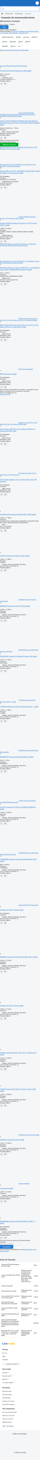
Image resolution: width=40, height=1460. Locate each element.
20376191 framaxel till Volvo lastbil (12, 1140)
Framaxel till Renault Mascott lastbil (10, 1314)
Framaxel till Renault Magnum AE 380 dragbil (15, 71)
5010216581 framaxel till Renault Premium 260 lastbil (18, 656)
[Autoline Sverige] (12, 3)
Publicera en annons (9, 144)
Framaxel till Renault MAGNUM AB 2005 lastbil (9, 1302)
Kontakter (5, 1359)
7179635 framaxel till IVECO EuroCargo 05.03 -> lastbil (19, 707)
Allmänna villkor (7, 1391)
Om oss (4, 1353)
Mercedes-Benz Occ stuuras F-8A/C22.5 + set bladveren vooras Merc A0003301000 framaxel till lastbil (20, 268)
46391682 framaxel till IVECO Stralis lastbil (15, 606)
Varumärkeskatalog (8, 1404)
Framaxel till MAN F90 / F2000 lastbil (10, 1276)
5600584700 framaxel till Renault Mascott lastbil (16, 757)
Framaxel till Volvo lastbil (8, 1291)
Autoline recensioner (8, 1401)
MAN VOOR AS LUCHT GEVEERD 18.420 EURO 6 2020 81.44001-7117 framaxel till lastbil (20, 172)
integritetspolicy (28, 1249)
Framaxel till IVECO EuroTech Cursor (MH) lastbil (10, 1297)
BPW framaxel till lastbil (8, 374)
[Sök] (37, 9)
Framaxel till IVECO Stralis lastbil (11, 910)
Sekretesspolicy (7, 1394)
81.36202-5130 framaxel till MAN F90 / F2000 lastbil (18, 514)
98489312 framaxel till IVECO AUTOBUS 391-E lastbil (18, 957)
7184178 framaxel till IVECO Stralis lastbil (14, 556)
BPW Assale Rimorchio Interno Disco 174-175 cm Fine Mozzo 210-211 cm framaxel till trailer (19, 326)
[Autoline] (2, 13)
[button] (37, 3)
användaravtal (4, 1251)
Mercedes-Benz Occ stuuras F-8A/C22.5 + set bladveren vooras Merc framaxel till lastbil (10, 1333)
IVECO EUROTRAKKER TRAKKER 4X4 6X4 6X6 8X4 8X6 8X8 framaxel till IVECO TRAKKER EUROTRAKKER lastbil (20, 123)
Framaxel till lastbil (6, 1188)
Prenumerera (7, 1247)
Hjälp (3, 1356)
